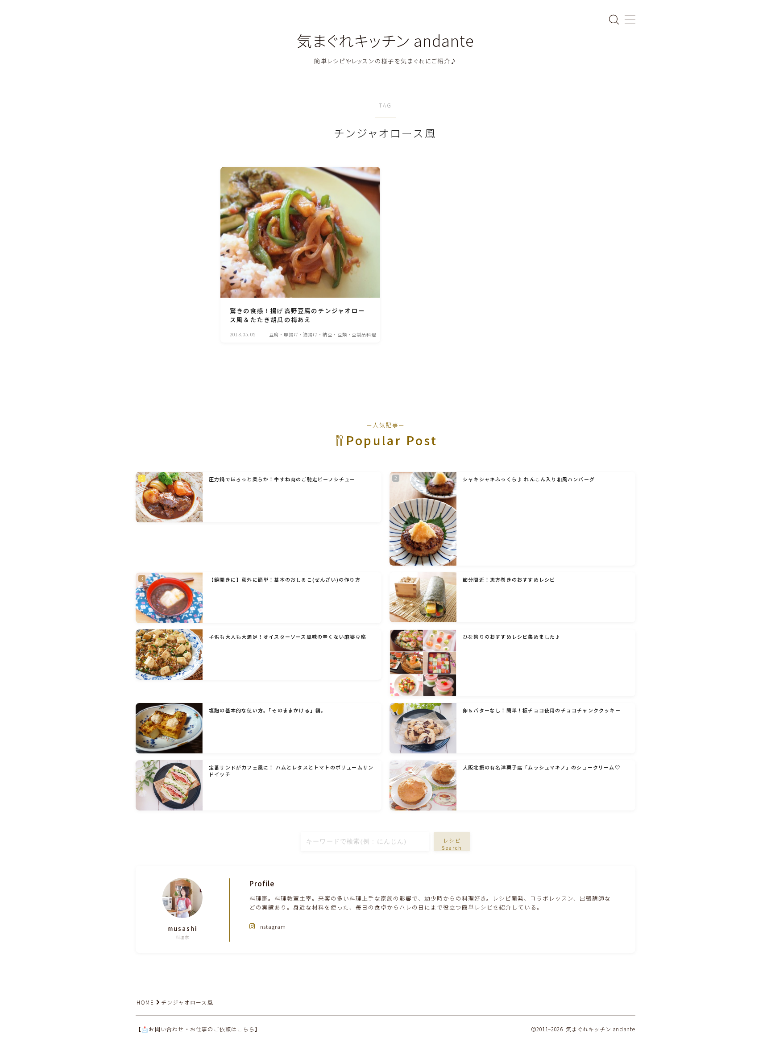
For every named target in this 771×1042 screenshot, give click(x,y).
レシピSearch (452, 843)
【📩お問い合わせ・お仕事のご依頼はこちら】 (198, 1029)
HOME (145, 1002)
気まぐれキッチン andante (385, 40)
